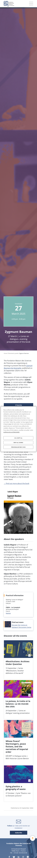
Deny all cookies (18, 442)
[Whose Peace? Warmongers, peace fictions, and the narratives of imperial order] (18, 742)
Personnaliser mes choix (18, 447)
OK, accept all (18, 438)
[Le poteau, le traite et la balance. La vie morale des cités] (18, 699)
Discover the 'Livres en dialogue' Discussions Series (21, 626)
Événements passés (13, 353)
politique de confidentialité (11, 432)
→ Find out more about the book (16, 483)
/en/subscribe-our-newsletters (18, 833)
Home (5, 353)
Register (8, 613)
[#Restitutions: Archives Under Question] (18, 659)
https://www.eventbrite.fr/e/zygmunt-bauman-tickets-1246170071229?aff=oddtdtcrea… (18, 405)
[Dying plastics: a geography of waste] (18, 783)
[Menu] (31, 3)
